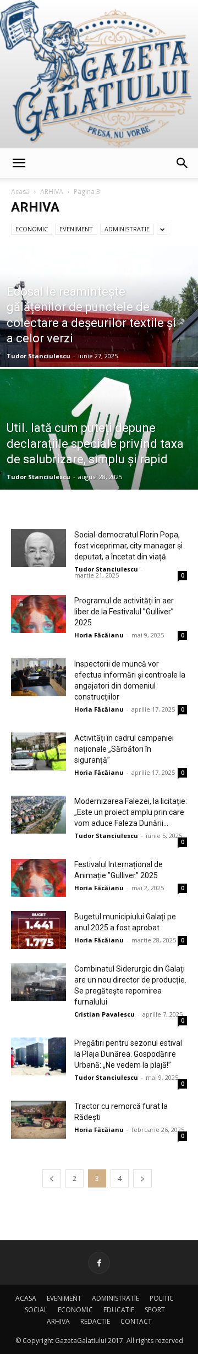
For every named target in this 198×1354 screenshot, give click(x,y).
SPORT (155, 1309)
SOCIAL (36, 1309)
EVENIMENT (76, 229)
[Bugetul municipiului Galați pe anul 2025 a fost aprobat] (38, 930)
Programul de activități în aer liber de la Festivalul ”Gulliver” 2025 (124, 611)
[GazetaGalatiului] (99, 74)
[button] (18, 163)
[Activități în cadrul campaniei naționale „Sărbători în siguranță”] (38, 751)
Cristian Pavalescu (104, 1014)
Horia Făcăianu (99, 635)
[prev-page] (51, 1178)
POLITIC (162, 1298)
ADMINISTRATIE (127, 229)
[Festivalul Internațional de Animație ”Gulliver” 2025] (38, 878)
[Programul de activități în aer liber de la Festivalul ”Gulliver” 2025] (38, 614)
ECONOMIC (31, 229)
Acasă (20, 191)
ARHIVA (51, 191)
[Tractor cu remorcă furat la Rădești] (38, 1120)
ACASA (25, 1298)
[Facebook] (99, 1263)
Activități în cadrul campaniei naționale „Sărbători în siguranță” (124, 749)
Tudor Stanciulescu (38, 356)
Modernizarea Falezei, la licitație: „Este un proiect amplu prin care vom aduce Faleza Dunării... (130, 812)
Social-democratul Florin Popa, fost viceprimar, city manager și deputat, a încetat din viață (128, 545)
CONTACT (136, 1321)
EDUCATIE (118, 1309)
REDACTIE (95, 1321)
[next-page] (142, 1178)
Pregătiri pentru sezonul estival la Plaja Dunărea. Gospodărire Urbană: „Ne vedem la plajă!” (128, 1054)
